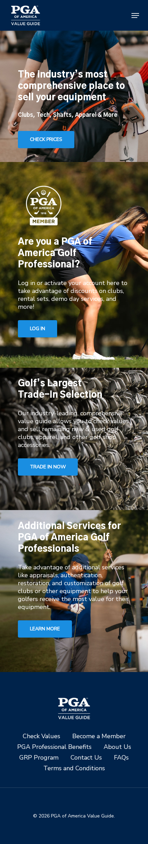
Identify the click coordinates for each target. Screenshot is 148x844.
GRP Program (39, 758)
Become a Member (99, 736)
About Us (117, 747)
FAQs (121, 758)
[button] (135, 15)
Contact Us (86, 758)
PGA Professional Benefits (54, 747)
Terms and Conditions (74, 768)
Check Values (41, 736)
